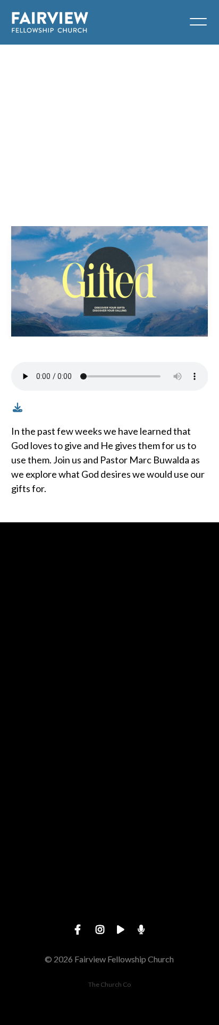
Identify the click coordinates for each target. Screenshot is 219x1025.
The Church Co (109, 984)
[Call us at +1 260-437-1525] (109, 671)
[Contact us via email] (109, 581)
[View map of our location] (109, 761)
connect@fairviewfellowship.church (109, 640)
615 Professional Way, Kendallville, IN (109, 821)
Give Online (109, 911)
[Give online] (109, 851)
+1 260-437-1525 (109, 731)
